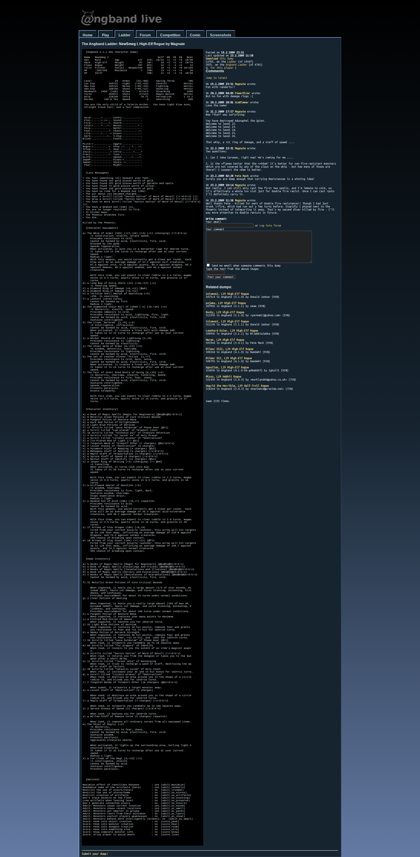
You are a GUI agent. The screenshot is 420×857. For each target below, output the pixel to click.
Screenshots (220, 35)
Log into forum (270, 225)
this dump (219, 58)
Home (88, 35)
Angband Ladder (236, 64)
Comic (195, 35)
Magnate (240, 83)
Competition (170, 35)
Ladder (124, 35)
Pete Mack (242, 175)
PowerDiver (242, 93)
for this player (221, 67)
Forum (145, 35)
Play (105, 35)
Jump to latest (216, 77)
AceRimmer (242, 102)
